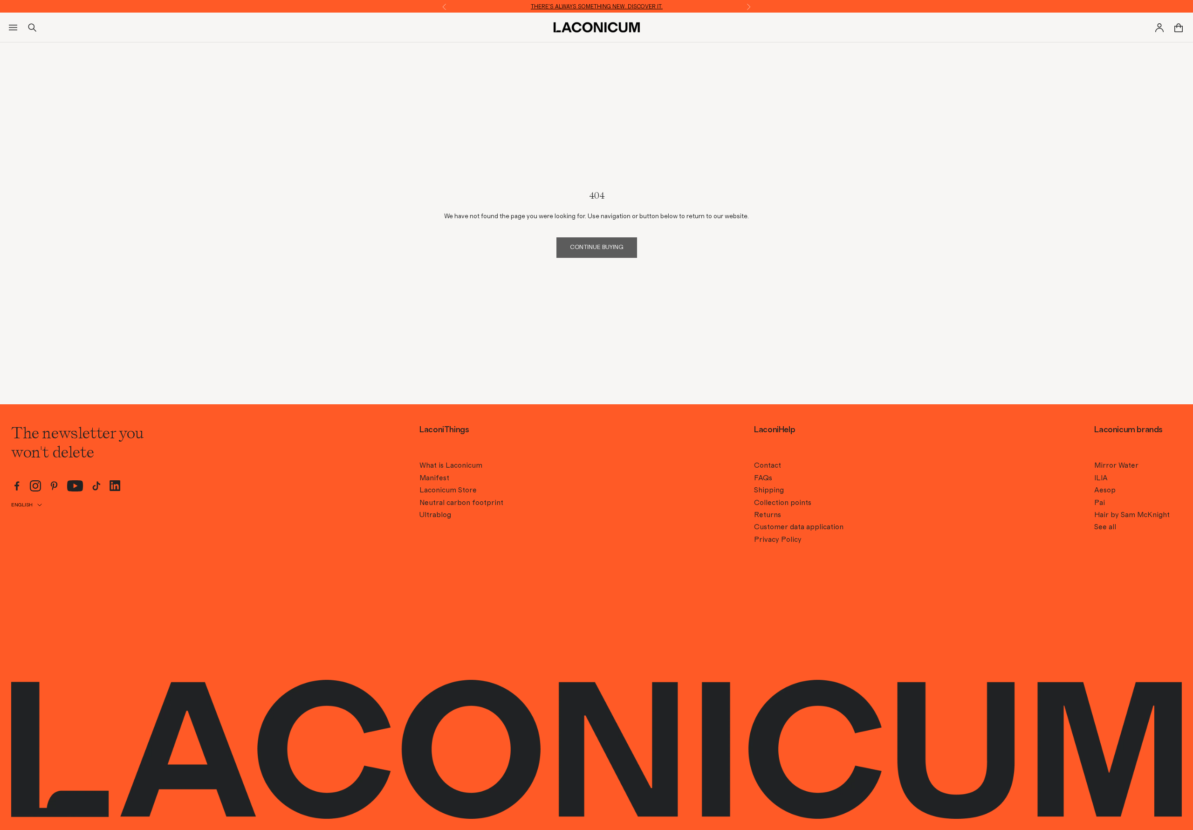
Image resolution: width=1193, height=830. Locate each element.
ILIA (1101, 478)
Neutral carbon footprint (461, 502)
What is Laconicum (450, 465)
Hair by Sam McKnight (1132, 515)
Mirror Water (1116, 465)
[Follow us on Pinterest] (54, 485)
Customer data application (798, 527)
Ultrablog (435, 515)
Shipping (769, 490)
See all (1105, 527)
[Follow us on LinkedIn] (115, 485)
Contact (767, 465)
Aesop (1105, 490)
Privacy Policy (778, 539)
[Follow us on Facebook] (16, 485)
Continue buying (597, 247)
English (22, 504)
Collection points (782, 502)
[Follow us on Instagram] (35, 485)
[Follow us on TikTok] (96, 485)
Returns (767, 515)
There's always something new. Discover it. (597, 6)
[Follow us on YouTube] (75, 485)
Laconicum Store (448, 490)
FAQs (763, 478)
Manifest (434, 478)
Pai (1099, 502)
